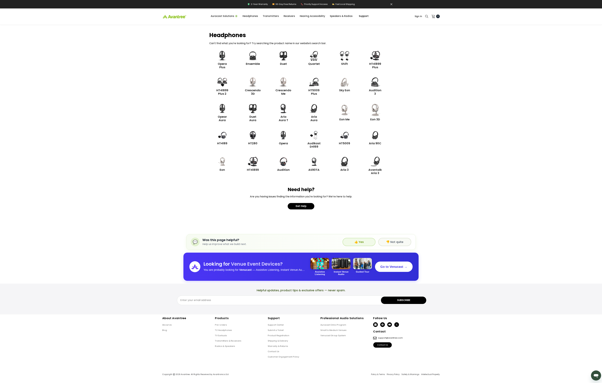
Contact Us (382, 345)
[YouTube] (389, 324)
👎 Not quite (394, 242)
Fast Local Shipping (343, 5)
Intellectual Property (430, 374)
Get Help (301, 206)
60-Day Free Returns (284, 5)
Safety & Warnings (410, 374)
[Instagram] (375, 324)
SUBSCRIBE (403, 300)
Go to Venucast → (393, 266)
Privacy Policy (393, 374)
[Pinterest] (382, 324)
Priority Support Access (314, 5)
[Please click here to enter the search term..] (427, 16)
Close (391, 4)
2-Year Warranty (257, 5)
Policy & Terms (378, 374)
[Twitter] (396, 324)
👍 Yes (359, 242)
